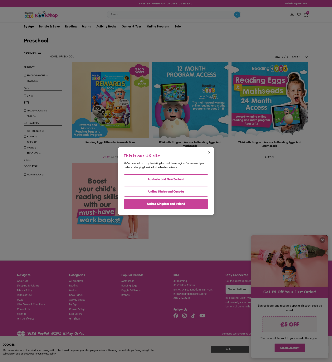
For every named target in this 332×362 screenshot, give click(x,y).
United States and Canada (166, 191)
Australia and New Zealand (166, 179)
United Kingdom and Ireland (166, 204)
